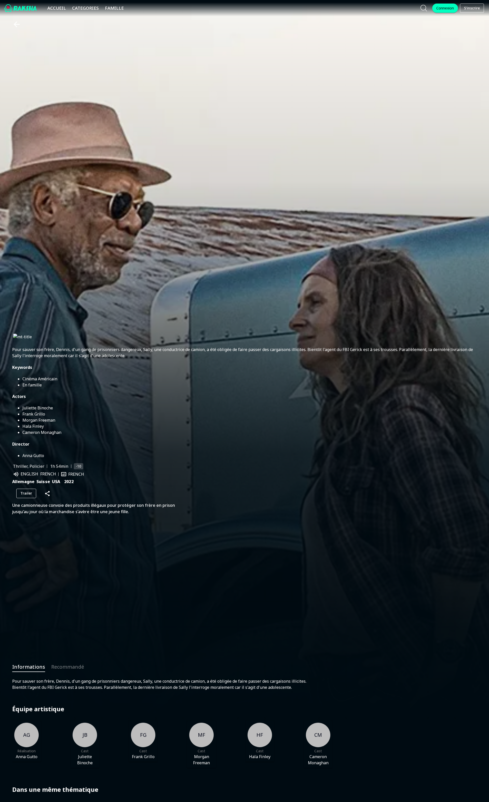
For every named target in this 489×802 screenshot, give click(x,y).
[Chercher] (423, 8)
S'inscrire (472, 8)
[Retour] (14, 24)
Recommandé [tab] (67, 666)
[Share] (47, 493)
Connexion (445, 8)
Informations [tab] (28, 666)
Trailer (26, 493)
